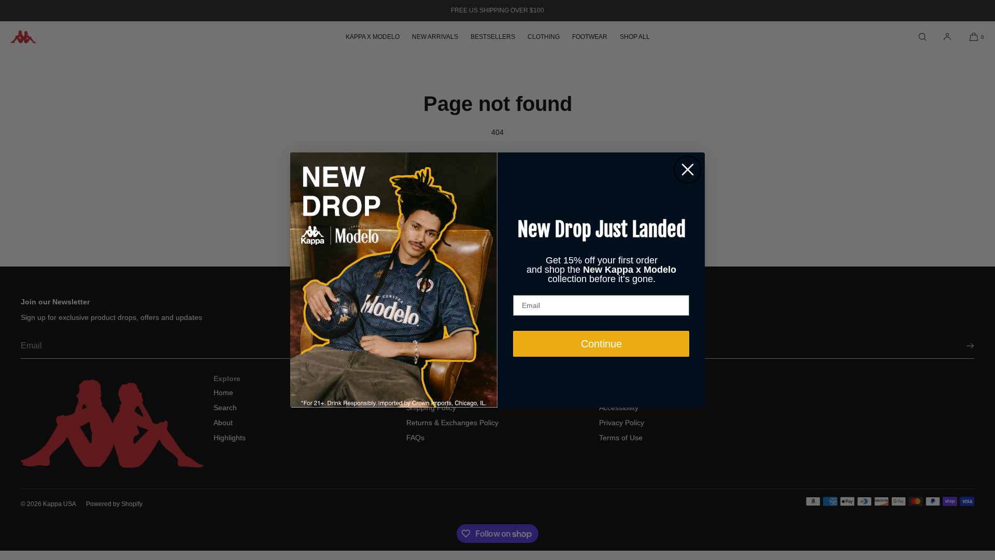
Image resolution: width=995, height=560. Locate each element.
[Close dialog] (688, 170)
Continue (601, 343)
